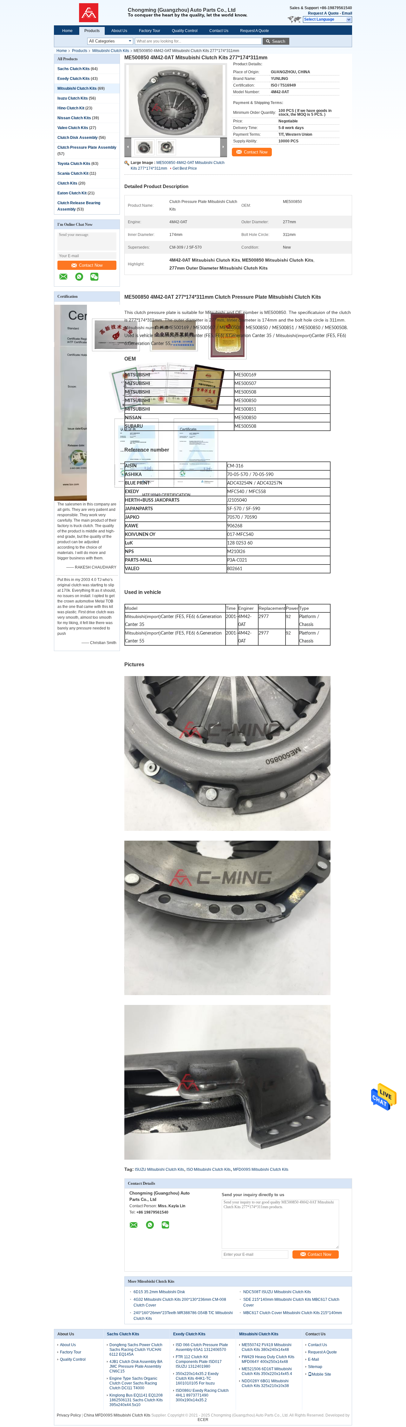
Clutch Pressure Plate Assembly (86, 147)
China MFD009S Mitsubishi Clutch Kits (117, 1415)
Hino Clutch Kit (70, 108)
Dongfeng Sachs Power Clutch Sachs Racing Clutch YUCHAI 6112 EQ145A (135, 1350)
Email (347, 13)
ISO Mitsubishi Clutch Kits (209, 1169)
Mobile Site (321, 1374)
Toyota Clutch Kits (73, 163)
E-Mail (313, 1359)
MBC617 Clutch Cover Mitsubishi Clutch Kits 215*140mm (292, 1313)
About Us (119, 31)
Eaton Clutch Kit (72, 193)
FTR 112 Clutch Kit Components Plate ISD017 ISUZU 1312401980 (199, 1362)
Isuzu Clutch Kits (72, 98)
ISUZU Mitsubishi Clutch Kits (159, 1169)
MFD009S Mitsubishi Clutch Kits (260, 1169)
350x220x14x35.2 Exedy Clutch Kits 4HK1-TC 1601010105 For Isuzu (197, 1378)
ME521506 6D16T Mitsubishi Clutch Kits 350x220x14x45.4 (267, 1371)
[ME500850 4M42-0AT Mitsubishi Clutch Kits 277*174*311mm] (175, 100)
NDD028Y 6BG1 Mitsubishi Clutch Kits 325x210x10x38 (265, 1383)
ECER (203, 1419)
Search (278, 41)
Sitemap (315, 1367)
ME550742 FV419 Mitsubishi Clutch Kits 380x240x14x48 (266, 1347)
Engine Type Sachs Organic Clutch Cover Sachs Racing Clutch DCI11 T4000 (133, 1383)
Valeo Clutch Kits (72, 128)
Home (67, 31)
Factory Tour (149, 31)
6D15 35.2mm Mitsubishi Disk (159, 1292)
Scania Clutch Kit (72, 173)
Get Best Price (185, 168)
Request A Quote (323, 13)
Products (92, 31)
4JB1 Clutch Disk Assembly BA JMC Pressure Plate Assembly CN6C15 (135, 1366)
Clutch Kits (67, 183)
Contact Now (90, 265)
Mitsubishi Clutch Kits (110, 51)
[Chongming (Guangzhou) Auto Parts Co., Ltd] (91, 12)
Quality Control (185, 31)
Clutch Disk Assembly (77, 137)
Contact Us (218, 31)
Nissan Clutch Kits (74, 118)
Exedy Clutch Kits (73, 78)
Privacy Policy (69, 1415)
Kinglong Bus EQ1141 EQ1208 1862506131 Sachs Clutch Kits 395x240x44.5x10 (136, 1400)
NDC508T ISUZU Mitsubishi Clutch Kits (277, 1292)
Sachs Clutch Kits (73, 69)
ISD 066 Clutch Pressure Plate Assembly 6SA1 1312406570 (202, 1347)
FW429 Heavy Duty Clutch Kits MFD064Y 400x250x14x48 (268, 1359)
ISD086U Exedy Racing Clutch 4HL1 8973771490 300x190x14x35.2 (202, 1395)
